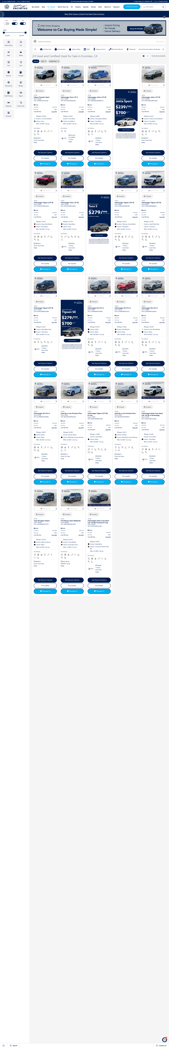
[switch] (6, 22)
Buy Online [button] (35, 7)
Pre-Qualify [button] (45, 158)
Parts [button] (100, 7)
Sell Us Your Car (63, 7)
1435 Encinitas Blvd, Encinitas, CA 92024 (82, 1)
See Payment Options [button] (45, 152)
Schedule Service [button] (131, 7)
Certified (15, 20)
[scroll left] (35, 49)
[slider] (4, 33)
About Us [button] (107, 7)
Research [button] (116, 7)
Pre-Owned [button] (51, 7)
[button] (164, 17)
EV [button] (72, 7)
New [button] (43, 7)
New (6, 20)
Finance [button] (78, 7)
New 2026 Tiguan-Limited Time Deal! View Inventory (84, 14)
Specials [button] (86, 7)
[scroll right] (163, 49)
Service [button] (93, 7)
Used (23, 20)
